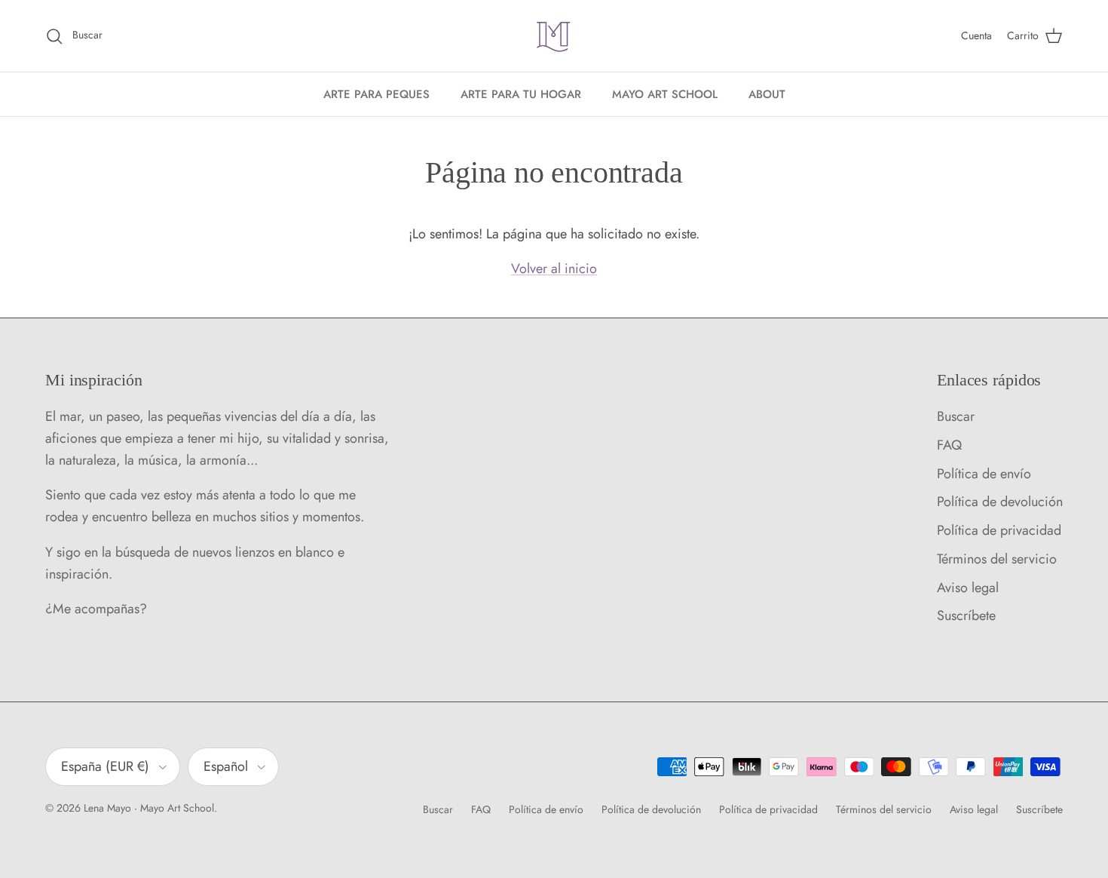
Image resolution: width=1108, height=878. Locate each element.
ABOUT (766, 94)
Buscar (956, 416)
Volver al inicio (554, 268)
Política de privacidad (999, 530)
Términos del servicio (997, 559)
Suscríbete (966, 615)
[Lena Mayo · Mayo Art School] (554, 36)
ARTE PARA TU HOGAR (521, 94)
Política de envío (984, 474)
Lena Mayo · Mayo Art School (149, 807)
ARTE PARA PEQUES (376, 94)
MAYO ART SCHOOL (665, 94)
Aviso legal (968, 587)
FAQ (949, 445)
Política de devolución (1000, 501)
